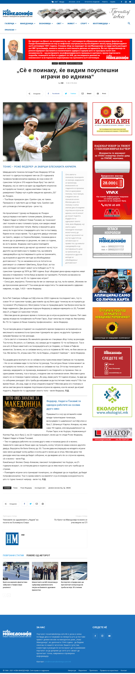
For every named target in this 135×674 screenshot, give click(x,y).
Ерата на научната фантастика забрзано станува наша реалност (15, 584)
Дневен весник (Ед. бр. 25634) (59, 488)
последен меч (40, 488)
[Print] (42, 503)
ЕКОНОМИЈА (45, 23)
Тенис (15, 488)
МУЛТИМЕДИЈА (100, 23)
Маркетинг (83, 670)
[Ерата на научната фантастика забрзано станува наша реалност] (16, 571)
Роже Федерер (26, 488)
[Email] (36, 503)
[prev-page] (4, 595)
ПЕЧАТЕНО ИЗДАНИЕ (92, 2)
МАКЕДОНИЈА (26, 23)
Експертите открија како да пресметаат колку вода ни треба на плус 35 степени (72, 584)
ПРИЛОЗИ (9, 30)
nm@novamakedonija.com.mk (58, 661)
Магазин (65, 579)
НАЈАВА (112, 2)
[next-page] (8, 595)
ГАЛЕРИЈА (9, 23)
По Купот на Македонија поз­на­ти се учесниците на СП (70, 521)
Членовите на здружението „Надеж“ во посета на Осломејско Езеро (20, 521)
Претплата (94, 670)
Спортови (62, 63)
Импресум (72, 670)
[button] (129, 23)
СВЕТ (59, 23)
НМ (62, 83)
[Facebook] (121, 2)
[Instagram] (126, 2)
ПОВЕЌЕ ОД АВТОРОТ (38, 555)
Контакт (124, 670)
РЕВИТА (105, 2)
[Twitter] (30, 503)
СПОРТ (84, 23)
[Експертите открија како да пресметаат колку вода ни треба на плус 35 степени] (74, 571)
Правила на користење (109, 670)
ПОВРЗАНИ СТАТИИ (13, 555)
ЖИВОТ (71, 23)
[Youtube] (130, 2)
